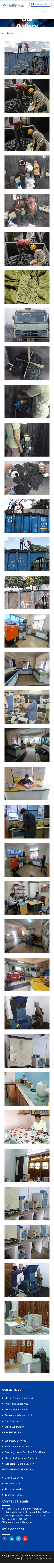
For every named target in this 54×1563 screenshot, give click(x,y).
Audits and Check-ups (15, 1403)
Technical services (14, 1489)
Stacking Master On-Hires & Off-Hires (24, 1452)
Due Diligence (11, 1421)
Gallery (36, 1558)
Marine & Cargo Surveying (18, 1398)
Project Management (15, 1409)
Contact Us (46, 1558)
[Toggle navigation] (44, 13)
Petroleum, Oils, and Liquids (18, 1415)
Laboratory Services (14, 1440)
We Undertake (11, 1483)
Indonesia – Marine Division (18, 1463)
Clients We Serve (13, 1477)
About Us (26, 1558)
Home (18, 1558)
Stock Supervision (13, 1426)
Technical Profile (13, 1495)
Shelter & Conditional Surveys (20, 1458)
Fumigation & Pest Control (18, 1446)
